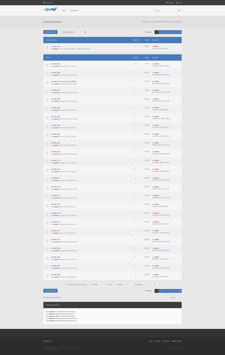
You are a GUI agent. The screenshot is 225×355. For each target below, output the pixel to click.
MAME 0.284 (55, 116)
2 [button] (160, 32)
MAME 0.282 (55, 134)
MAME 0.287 (55, 90)
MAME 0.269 (55, 248)
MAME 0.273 (55, 213)
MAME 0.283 (55, 125)
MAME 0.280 (55, 152)
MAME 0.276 (55, 187)
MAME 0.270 (55, 239)
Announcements (52, 21)
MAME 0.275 (55, 195)
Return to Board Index (53, 297)
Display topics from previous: (82, 284)
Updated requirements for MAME (63, 81)
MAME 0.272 (55, 222)
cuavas (56, 66)
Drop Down (74, 10)
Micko (55, 49)
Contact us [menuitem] (165, 341)
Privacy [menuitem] (157, 341)
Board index (47, 341)
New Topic (51, 32)
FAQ (63, 10)
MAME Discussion (84, 49)
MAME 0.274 (55, 204)
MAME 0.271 (55, 231)
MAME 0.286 (55, 99)
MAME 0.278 (55, 169)
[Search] (179, 10)
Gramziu (57, 349)
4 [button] (168, 32)
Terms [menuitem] (151, 341)
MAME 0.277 (55, 178)
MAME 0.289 (55, 64)
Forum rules (55, 46)
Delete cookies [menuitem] (177, 341)
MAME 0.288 (55, 73)
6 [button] (175, 32)
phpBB (53, 347)
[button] (180, 32)
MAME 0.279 (55, 160)
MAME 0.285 (55, 108)
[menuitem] (179, 3)
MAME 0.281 (55, 143)
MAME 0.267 (55, 266)
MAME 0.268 (55, 257)
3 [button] (164, 32)
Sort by (115, 284)
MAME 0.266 (55, 275)
